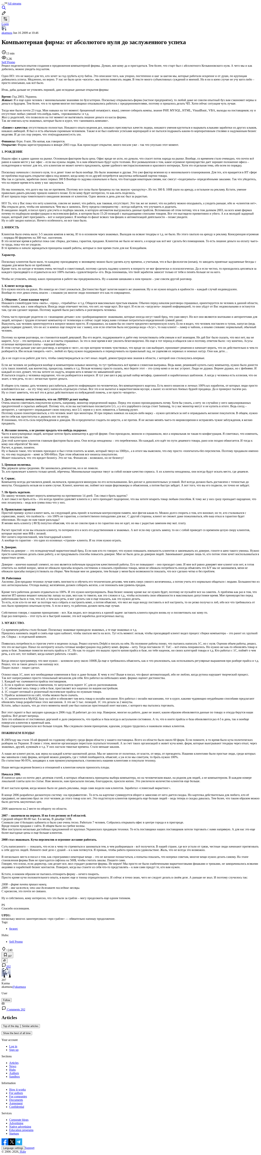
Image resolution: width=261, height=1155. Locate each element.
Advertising (16, 1123)
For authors (16, 1093)
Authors (14, 1073)
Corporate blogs (18, 1119)
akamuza (7, 32)
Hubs (12, 1069)
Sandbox (14, 1076)
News (12, 1066)
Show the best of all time (17, 1033)
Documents (16, 1099)
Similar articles (30, 1026)
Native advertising (20, 1126)
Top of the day (11, 1026)
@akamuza (19, 986)
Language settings (13, 1148)
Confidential (16, 1106)
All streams (14, 3)
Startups (14, 1133)
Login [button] (5, 24)
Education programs (21, 1130)
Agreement (16, 1103)
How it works (17, 1089)
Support (29, 1147)
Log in (13, 1046)
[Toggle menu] (3, 4)
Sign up (14, 1049)
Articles (14, 1062)
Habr (22, 1151)
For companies (18, 1096)
